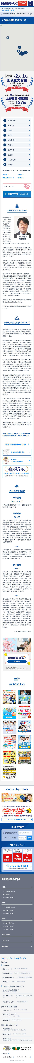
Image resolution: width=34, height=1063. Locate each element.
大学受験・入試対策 (8, 926)
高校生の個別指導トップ (9, 923)
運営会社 (5, 1053)
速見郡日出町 (7, 178)
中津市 (20, 178)
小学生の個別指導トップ (9, 891)
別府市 (20, 174)
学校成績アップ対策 (8, 897)
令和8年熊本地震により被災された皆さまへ (18, 14)
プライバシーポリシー (24, 1057)
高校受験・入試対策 (8, 910)
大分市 (5, 174)
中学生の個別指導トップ (9, 907)
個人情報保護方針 (7, 1057)
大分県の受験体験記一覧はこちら (16, 444)
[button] (24, 52)
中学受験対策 (6, 894)
